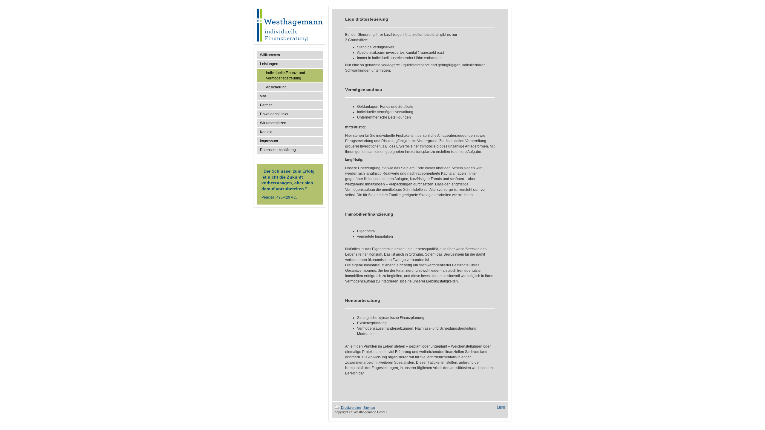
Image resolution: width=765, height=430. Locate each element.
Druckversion (351, 407)
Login (501, 406)
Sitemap (369, 407)
